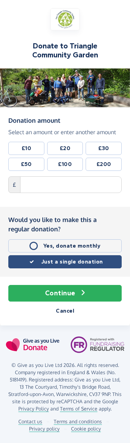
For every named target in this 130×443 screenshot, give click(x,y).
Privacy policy (44, 429)
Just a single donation (72, 261)
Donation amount (34, 120)
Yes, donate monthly (72, 245)
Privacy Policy (33, 409)
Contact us (30, 421)
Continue (60, 293)
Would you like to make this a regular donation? (52, 224)
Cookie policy (86, 429)
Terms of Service (78, 409)
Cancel (65, 310)
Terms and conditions (78, 421)
